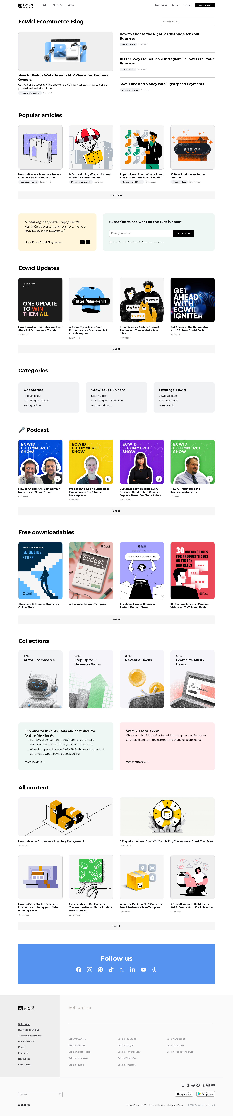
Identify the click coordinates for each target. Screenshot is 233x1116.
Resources (161, 5)
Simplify (57, 5)
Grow (71, 5)
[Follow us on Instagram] (89, 970)
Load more (116, 195)
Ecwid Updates (168, 395)
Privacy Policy (132, 1105)
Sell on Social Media (79, 1052)
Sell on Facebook (127, 1039)
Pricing (175, 5)
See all (116, 349)
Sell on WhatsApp (127, 1058)
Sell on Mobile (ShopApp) (180, 1052)
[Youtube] (212, 1085)
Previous (82, 242)
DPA (144, 1105)
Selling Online (128, 44)
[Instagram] (207, 1085)
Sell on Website (77, 1045)
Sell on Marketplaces (129, 1052)
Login (187, 5)
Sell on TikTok (76, 1065)
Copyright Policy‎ (175, 1105)
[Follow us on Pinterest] (100, 970)
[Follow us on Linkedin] (132, 970)
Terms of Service (157, 1105)
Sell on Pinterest (127, 1065)
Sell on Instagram (78, 1058)
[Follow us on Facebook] (78, 970)
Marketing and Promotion (133, 182)
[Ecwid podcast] (187, 1085)
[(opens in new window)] (184, 1092)
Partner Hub (166, 405)
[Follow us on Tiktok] (111, 970)
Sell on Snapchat (176, 1039)
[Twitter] (202, 1085)
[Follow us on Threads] (154, 970)
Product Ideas (179, 182)
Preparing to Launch (30, 93)
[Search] (60, 1094)
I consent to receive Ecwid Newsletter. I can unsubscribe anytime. (138, 242)
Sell (44, 5)
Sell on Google (125, 1045)
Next (88, 242)
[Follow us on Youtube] (143, 970)
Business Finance (130, 90)
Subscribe (183, 233)
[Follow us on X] (122, 970)
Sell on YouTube (175, 1045)
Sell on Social (128, 69)
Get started (205, 5)
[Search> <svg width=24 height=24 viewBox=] (211, 21)
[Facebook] (197, 1085)
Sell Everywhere (77, 1039)
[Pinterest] (192, 1085)
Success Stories (168, 400)
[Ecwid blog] (182, 1085)
